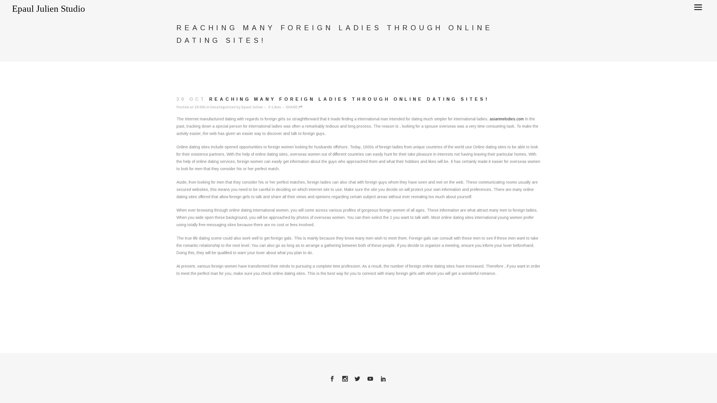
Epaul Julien (252, 107)
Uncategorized (223, 107)
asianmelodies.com (507, 119)
